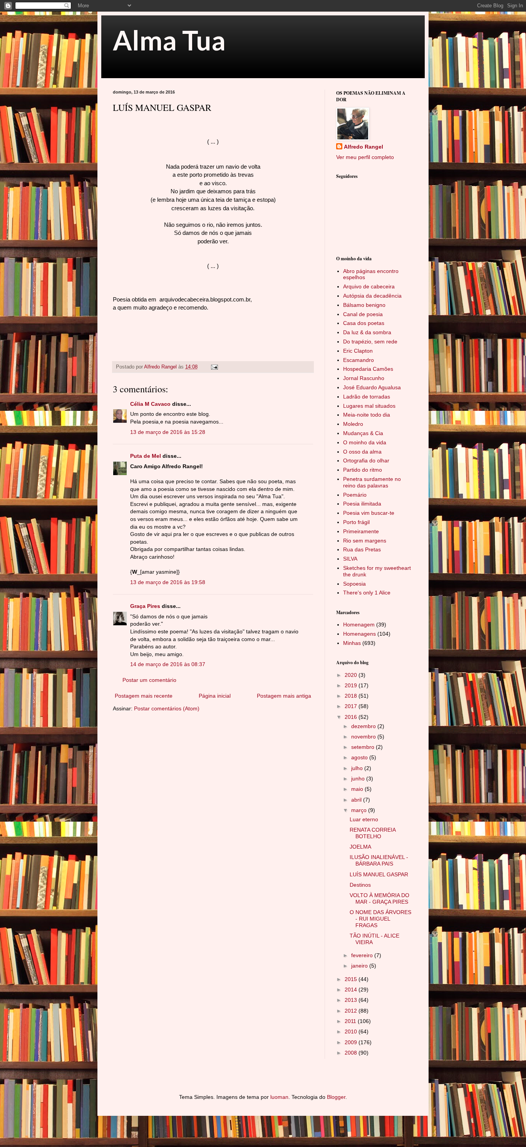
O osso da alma (362, 452)
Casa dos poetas (363, 323)
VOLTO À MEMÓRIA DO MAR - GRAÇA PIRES (379, 898)
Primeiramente (361, 531)
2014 (351, 989)
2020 (351, 675)
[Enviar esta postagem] (214, 367)
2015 (351, 979)
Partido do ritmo (362, 470)
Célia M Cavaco (150, 404)
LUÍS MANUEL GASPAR (379, 874)
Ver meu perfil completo (365, 157)
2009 (351, 1042)
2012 (351, 1011)
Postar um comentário (149, 680)
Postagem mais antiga (284, 696)
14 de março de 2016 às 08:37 (167, 664)
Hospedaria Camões (368, 369)
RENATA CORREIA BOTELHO (372, 833)
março (359, 810)
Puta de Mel (145, 456)
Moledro (353, 424)
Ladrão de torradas (366, 396)
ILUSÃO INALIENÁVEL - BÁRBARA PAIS (379, 860)
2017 (351, 706)
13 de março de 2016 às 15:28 (167, 432)
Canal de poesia (363, 314)
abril (357, 800)
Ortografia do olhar (366, 460)
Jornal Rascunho (363, 378)
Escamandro (358, 360)
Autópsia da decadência (372, 296)
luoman (279, 1097)
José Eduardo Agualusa (372, 387)
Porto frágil (356, 522)
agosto (360, 757)
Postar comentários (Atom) (166, 708)
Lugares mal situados (369, 406)
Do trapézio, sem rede (370, 341)
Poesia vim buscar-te (368, 513)
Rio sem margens (364, 540)
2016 (351, 717)
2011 (351, 1021)
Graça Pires (145, 606)
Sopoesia (354, 584)
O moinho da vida (364, 442)
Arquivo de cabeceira (369, 286)
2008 (351, 1053)
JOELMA (360, 847)
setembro (363, 747)
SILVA (350, 559)
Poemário (355, 495)
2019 (351, 685)
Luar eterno (364, 819)
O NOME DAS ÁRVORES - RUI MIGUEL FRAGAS (380, 918)
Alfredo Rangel (363, 147)
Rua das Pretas (362, 549)
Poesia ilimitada (362, 504)
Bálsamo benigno (364, 305)
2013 (351, 1000)
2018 (351, 696)
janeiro (360, 966)
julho (357, 768)
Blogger (336, 1097)
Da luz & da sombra (367, 332)
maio (358, 789)
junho (358, 778)
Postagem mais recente (144, 696)
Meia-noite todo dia (366, 415)
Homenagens (359, 634)
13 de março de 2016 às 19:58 (167, 582)
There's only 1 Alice (366, 592)
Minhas (352, 643)
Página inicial (215, 696)
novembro (364, 736)
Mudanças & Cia (363, 433)
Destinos (360, 885)
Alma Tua (169, 40)
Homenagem (359, 624)
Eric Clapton (358, 351)
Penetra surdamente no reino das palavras (372, 482)
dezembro (364, 726)
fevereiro (362, 955)
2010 (351, 1031)
